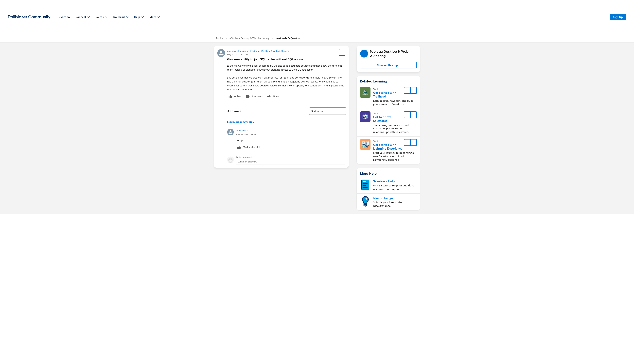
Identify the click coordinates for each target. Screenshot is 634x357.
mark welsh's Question (288, 38)
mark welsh (233, 50)
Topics (219, 38)
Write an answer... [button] (248, 161)
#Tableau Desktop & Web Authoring (249, 38)
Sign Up (618, 17)
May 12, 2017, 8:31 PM (237, 54)
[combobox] (327, 111)
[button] (388, 65)
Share (272, 97)
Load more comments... (240, 121)
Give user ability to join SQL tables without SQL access (265, 59)
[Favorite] (342, 52)
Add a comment (244, 157)
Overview (64, 17)
